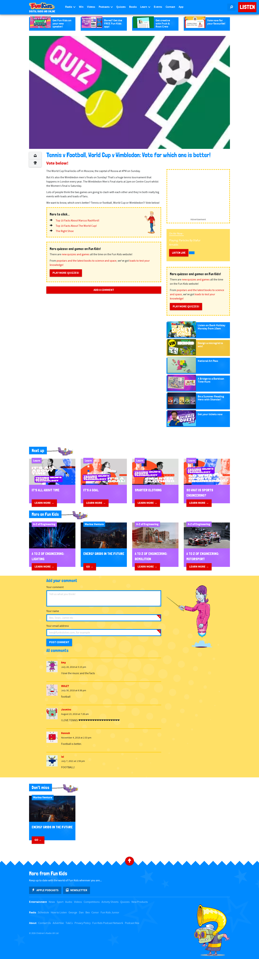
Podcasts (104, 7)
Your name (52, 611)
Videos (91, 7)
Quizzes (121, 7)
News (52, 902)
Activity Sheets (110, 902)
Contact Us (44, 923)
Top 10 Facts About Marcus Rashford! (77, 220)
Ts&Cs (69, 923)
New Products (139, 902)
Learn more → (44, 503)
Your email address (57, 626)
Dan (81, 912)
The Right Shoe (65, 231)
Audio (68, 902)
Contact (170, 7)
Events (158, 7)
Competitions (92, 902)
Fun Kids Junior (110, 912)
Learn (144, 7)
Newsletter (78, 890)
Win (81, 7)
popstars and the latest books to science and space (86, 261)
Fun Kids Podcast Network (107, 923)
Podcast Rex (132, 923)
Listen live (179, 252)
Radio (69, 7)
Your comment (55, 587)
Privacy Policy (83, 923)
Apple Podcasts (47, 890)
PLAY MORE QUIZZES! (66, 273)
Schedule (43, 912)
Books (133, 7)
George (73, 912)
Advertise (58, 923)
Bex (87, 912)
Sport (60, 902)
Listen (247, 7)
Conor (95, 912)
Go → (89, 567)
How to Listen (59, 912)
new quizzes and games (76, 254)
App (181, 7)
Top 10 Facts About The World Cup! (76, 226)
